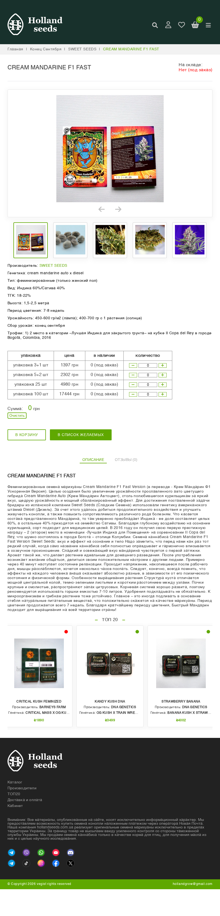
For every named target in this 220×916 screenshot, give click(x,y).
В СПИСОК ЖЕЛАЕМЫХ (81, 435)
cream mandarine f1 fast (131, 49)
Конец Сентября (46, 49)
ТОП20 (14, 794)
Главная (15, 49)
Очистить (17, 416)
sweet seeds (82, 49)
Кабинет (15, 806)
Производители (22, 788)
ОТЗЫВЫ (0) (126, 459)
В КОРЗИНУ (26, 435)
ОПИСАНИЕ (93, 459)
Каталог (15, 782)
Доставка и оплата (25, 800)
